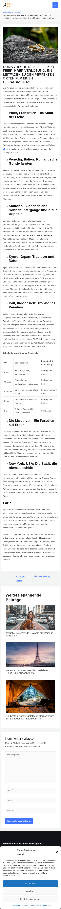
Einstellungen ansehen (30, 899)
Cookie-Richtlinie (16, 905)
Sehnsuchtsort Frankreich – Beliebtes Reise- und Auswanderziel (27, 671)
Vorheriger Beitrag (19, 577)
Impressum (47, 905)
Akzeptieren (30, 883)
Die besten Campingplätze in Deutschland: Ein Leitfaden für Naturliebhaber (30, 717)
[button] (56, 852)
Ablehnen (30, 891)
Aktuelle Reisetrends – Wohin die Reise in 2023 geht (29, 634)
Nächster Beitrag (42, 577)
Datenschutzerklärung (32, 905)
